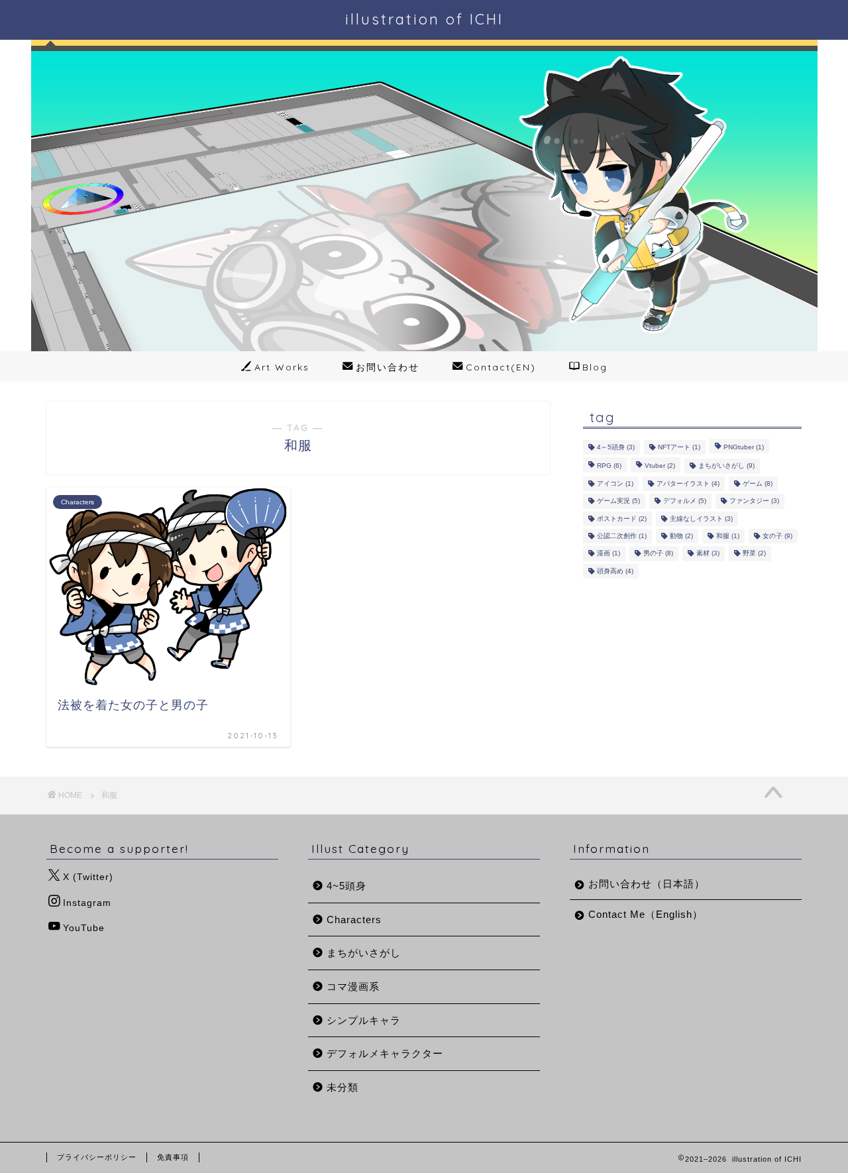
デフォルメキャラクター (385, 1053)
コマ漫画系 (353, 986)
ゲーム (757, 483)
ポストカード (622, 518)
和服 (727, 535)
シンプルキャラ (364, 1020)
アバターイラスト (688, 483)
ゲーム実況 (618, 501)
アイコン (615, 483)
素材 (707, 553)
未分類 (342, 1087)
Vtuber (660, 466)
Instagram (87, 903)
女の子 (777, 535)
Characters (354, 919)
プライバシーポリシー (96, 1157)
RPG (609, 466)
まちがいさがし (726, 466)
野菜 (754, 553)
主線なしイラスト (701, 518)
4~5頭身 (346, 885)
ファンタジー (754, 501)
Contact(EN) (501, 367)
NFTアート (679, 447)
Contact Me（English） (645, 914)
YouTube (84, 928)
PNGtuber (743, 447)
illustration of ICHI (424, 19)
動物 (681, 535)
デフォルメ (684, 501)
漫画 (608, 553)
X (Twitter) (88, 877)
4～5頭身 (616, 447)
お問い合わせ (387, 367)
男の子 (658, 553)
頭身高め (615, 571)
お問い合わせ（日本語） (646, 883)
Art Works (281, 367)
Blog (595, 367)
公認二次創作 (622, 535)
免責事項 (173, 1157)
